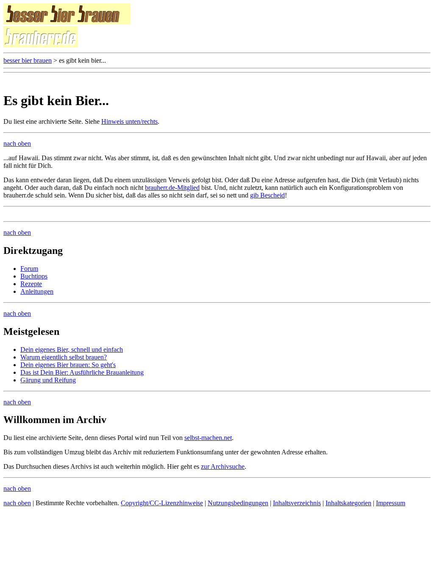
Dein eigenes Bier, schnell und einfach (71, 349)
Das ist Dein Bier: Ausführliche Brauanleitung (82, 372)
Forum (29, 268)
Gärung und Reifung (48, 380)
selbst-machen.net (208, 437)
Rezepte (31, 283)
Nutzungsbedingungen (238, 503)
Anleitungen (36, 291)
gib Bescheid (267, 195)
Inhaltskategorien (348, 503)
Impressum (390, 503)
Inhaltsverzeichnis (297, 503)
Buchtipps (33, 276)
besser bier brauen (27, 60)
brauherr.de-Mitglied (172, 187)
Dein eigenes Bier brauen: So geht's (68, 364)
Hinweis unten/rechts (129, 121)
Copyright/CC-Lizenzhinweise (162, 503)
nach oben (17, 143)
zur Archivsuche (223, 466)
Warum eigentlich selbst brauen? (63, 357)
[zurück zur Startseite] (67, 22)
